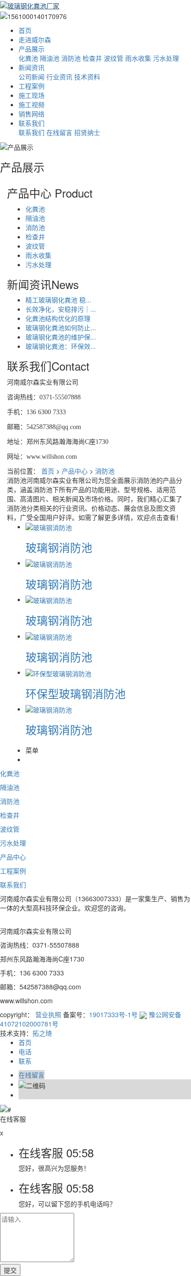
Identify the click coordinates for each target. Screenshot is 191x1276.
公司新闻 (32, 76)
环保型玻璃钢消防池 (75, 693)
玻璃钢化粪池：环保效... (60, 346)
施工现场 (32, 95)
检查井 (92, 58)
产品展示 (32, 48)
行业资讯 (59, 76)
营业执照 (48, 1014)
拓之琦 (42, 1033)
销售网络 (32, 113)
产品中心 (75, 470)
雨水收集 (138, 58)
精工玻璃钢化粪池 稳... (58, 299)
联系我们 (32, 123)
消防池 (71, 58)
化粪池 (28, 58)
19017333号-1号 (113, 1014)
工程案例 (32, 85)
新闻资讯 (32, 67)
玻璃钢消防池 (58, 547)
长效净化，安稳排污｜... (60, 309)
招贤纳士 (87, 132)
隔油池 (49, 58)
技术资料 (87, 76)
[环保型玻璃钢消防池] (58, 672)
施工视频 (32, 104)
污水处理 (166, 58)
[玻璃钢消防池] (48, 526)
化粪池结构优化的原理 (57, 318)
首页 (25, 30)
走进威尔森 (35, 39)
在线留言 (59, 132)
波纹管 (113, 58)
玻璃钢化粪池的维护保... (60, 336)
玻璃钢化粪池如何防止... (60, 327)
